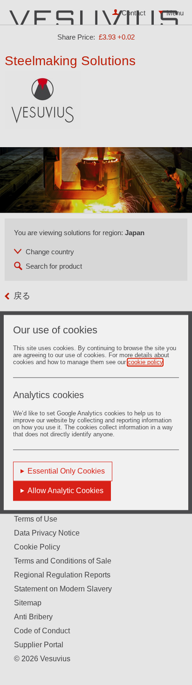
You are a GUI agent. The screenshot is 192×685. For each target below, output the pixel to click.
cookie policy (145, 362)
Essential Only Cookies (66, 471)
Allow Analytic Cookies (65, 491)
